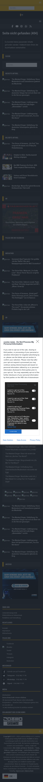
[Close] (38, 342)
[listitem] (21, 385)
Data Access (21, 440)
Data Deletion (8, 440)
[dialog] (21, 391)
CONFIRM (13, 431)
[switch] (34, 391)
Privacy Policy (35, 440)
